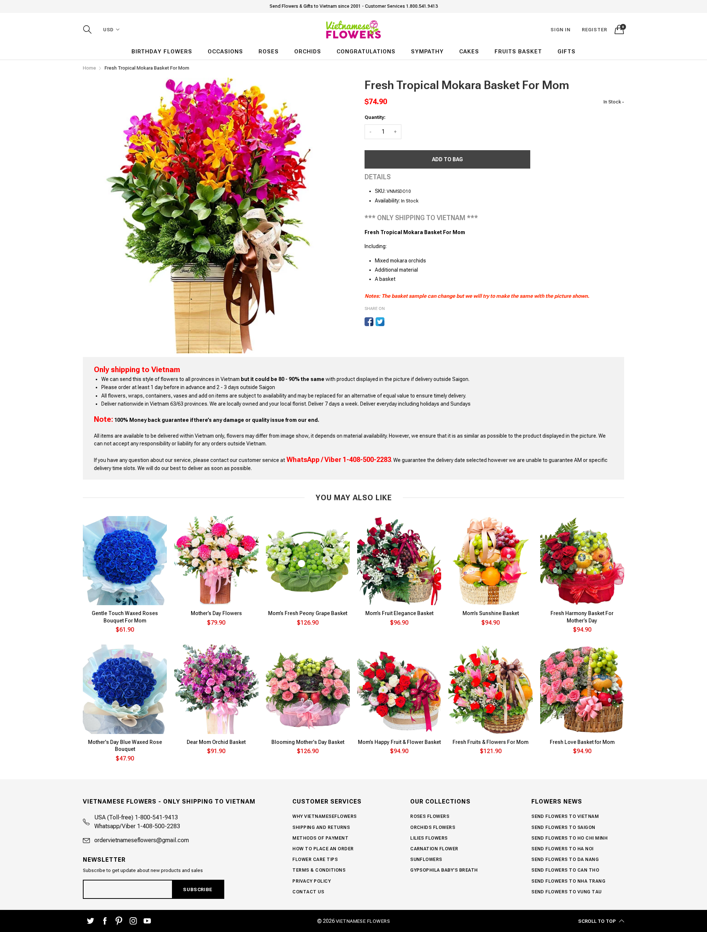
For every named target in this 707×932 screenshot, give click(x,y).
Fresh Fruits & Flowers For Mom (490, 742)
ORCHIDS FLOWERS (432, 827)
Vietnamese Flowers (363, 921)
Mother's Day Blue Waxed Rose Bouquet (125, 745)
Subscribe (197, 889)
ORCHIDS (307, 51)
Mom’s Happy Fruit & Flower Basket (399, 742)
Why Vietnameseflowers (324, 816)
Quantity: (375, 117)
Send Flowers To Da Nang (565, 859)
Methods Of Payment (320, 838)
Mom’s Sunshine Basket (490, 613)
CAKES (469, 51)
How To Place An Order (323, 848)
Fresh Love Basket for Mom (582, 742)
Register (594, 29)
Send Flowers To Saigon (563, 827)
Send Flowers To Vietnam (565, 816)
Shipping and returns (321, 827)
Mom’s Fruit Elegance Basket (399, 613)
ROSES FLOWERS (429, 816)
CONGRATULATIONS (366, 51)
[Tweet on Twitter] (380, 321)
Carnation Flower (434, 848)
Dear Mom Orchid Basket (216, 742)
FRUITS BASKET (518, 51)
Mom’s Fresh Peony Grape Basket (307, 613)
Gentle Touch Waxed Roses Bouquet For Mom (125, 617)
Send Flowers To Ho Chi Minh (569, 838)
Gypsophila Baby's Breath (444, 870)
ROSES (268, 51)
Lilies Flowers (429, 838)
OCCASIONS (225, 51)
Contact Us (308, 891)
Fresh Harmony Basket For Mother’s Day (582, 617)
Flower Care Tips (315, 859)
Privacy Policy (311, 881)
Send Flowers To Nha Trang (568, 881)
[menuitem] (162, 52)
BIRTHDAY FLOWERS (161, 51)
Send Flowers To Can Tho (565, 870)
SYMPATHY (427, 51)
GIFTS (566, 51)
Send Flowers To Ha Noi (562, 848)
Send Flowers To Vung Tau (566, 891)
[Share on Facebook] (369, 321)
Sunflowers (426, 859)
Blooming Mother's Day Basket (307, 742)
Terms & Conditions (318, 870)
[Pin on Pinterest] (391, 321)
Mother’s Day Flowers (216, 613)
